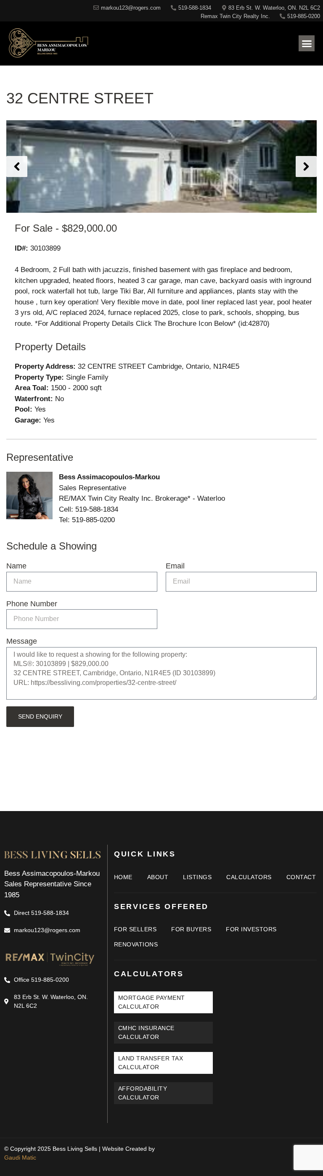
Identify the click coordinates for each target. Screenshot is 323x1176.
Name (16, 566)
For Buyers (191, 929)
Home (123, 877)
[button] (307, 43)
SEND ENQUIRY (40, 716)
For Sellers (135, 929)
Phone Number (31, 604)
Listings (197, 877)
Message (21, 641)
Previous (16, 166)
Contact (301, 877)
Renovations (136, 944)
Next (306, 166)
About (158, 877)
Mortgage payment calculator (151, 1002)
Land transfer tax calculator (150, 1062)
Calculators (249, 877)
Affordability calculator (142, 1093)
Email (175, 566)
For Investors (251, 929)
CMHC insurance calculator (146, 1032)
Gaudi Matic (20, 1157)
